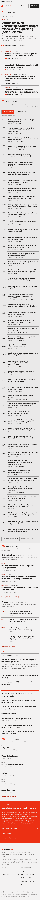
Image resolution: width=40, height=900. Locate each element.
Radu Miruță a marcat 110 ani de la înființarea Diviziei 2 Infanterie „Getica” (21, 429)
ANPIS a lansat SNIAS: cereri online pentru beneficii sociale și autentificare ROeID (22, 479)
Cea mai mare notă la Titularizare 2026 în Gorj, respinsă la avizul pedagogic (22, 279)
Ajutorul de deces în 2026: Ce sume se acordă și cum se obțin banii (21, 346)
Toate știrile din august (10, 538)
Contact (23, 885)
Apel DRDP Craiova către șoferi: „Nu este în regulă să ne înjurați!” (23, 522)
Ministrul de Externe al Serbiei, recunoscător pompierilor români (23, 139)
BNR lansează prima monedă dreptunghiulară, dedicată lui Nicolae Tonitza (18, 363)
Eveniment (5, 689)
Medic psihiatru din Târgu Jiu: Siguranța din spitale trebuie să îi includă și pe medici (23, 514)
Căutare (25, 6)
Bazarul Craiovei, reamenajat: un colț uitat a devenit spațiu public (23, 230)
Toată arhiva (10, 874)
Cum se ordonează (8, 16)
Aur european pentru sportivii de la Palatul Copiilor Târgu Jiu (22, 287)
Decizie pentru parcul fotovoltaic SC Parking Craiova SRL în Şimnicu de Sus (21, 437)
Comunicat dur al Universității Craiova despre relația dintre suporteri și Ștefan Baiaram (19, 27)
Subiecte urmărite (26, 878)
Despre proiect (6, 833)
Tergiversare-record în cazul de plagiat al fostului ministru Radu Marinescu (22, 404)
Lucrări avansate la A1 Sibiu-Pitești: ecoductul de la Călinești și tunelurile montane (20, 462)
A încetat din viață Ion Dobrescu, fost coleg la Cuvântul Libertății (23, 388)
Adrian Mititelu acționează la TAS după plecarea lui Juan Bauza (21, 380)
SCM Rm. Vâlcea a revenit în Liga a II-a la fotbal (21, 396)
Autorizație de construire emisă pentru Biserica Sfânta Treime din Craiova (21, 55)
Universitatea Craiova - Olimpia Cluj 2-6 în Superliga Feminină (22, 121)
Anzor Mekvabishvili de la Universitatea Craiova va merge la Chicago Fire (21, 421)
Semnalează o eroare (8, 838)
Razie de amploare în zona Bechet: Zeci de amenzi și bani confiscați (22, 214)
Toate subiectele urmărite (8, 796)
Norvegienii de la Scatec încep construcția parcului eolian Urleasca (22, 497)
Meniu (35, 6)
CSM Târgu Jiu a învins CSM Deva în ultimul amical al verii (23, 329)
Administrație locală (9, 655)
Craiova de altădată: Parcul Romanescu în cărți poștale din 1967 (22, 238)
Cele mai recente (8, 111)
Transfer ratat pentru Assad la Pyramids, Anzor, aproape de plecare (22, 222)
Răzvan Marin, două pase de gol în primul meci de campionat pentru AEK (22, 246)
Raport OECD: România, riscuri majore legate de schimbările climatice (21, 372)
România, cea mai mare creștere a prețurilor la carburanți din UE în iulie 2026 (23, 453)
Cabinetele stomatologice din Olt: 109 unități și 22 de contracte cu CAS (21, 321)
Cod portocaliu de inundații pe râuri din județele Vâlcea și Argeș (21, 254)
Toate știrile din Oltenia (8, 646)
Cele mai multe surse (21, 111)
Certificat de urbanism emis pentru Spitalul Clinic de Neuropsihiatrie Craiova (21, 91)
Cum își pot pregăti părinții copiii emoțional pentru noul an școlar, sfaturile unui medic (22, 205)
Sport (3, 19)
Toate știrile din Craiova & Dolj (10, 597)
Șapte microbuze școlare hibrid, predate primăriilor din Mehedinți (21, 337)
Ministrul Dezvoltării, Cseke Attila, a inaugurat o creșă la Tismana (20, 412)
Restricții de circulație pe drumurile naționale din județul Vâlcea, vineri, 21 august (20, 488)
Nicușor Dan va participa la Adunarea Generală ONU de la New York (21, 506)
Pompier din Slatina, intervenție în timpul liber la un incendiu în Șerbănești (22, 173)
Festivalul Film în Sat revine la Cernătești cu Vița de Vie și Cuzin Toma (23, 354)
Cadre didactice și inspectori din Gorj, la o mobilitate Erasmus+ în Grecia (22, 471)
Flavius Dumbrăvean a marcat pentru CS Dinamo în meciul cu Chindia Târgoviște (22, 271)
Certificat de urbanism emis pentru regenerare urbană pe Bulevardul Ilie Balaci (23, 305)
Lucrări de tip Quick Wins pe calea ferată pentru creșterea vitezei (21, 66)
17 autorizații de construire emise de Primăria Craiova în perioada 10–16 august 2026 (20, 296)
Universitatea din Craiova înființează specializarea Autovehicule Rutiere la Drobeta (20, 78)
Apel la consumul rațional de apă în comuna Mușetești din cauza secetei (23, 530)
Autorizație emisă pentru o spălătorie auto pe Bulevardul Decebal (22, 313)
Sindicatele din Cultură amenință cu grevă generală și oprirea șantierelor (22, 445)
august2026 (10, 871)
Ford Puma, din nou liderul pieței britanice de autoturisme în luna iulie (23, 262)
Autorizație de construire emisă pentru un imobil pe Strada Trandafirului (22, 181)
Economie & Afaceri (8, 714)
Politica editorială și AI (9, 828)
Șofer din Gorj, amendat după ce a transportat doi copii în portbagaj (19, 155)
